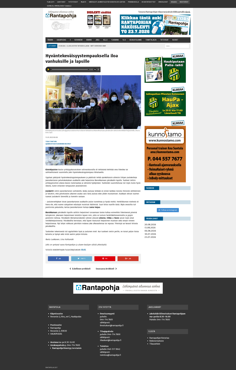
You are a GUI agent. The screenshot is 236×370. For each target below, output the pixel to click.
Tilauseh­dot (154, 344)
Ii (70, 40)
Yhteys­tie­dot (73, 2)
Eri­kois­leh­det (163, 2)
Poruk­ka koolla (133, 2)
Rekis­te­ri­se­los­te (156, 341)
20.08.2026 (150, 224)
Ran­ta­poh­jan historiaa (159, 338)
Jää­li (97, 40)
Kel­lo (105, 40)
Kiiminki (61, 144)
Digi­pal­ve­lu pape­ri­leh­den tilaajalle (59, 6)
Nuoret (68, 144)
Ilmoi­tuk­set (61, 2)
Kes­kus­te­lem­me (136, 40)
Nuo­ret (175, 40)
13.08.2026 (150, 227)
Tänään (50, 40)
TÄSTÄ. (83, 250)
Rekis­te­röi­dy (184, 2)
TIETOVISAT (164, 40)
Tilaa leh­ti (50, 2)
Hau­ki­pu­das (61, 40)
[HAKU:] (177, 46)
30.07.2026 (150, 234)
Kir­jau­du (174, 2)
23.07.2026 (150, 237)
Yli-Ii (124, 40)
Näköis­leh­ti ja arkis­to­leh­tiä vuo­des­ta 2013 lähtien (107, 2)
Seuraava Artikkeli (105, 268)
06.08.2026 (150, 231)
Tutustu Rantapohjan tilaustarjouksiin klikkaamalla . (164, 12)
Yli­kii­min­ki (115, 40)
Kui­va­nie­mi (78, 40)
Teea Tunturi (51, 141)
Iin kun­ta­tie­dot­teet (149, 2)
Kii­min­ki (89, 40)
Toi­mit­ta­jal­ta (151, 40)
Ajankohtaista (51, 144)
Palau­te (83, 2)
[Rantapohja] (62, 20)
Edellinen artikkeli (81, 268)
